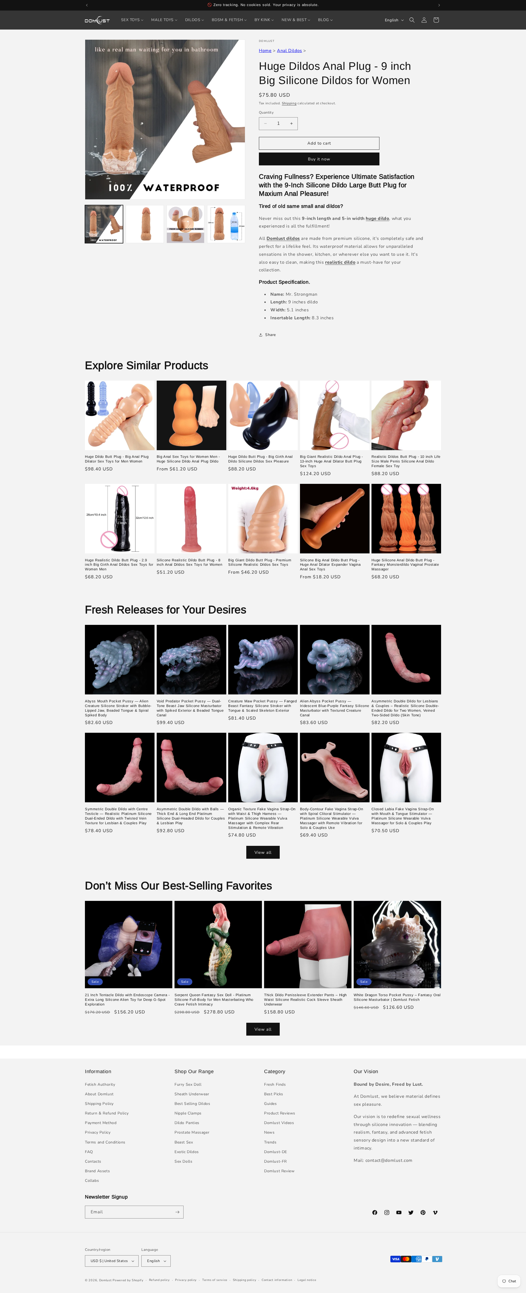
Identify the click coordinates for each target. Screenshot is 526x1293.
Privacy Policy (97, 1132)
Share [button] (270, 334)
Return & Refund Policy (106, 1113)
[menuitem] (132, 20)
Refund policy (159, 1280)
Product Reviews (279, 1113)
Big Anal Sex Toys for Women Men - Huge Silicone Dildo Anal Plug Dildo (188, 459)
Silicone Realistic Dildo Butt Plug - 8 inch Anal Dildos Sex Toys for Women (189, 562)
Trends (270, 1142)
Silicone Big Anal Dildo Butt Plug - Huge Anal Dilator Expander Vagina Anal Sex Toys (330, 564)
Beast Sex (184, 1142)
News (269, 1132)
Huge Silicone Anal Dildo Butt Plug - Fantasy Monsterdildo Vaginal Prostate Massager (405, 564)
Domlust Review (279, 1171)
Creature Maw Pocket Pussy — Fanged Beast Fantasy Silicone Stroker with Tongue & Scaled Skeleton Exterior (262, 705)
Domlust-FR (275, 1161)
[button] (412, 20)
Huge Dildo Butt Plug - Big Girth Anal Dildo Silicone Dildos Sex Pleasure (260, 459)
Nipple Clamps (188, 1113)
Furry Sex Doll (188, 1084)
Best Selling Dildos (192, 1103)
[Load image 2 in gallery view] (145, 224)
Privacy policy (186, 1280)
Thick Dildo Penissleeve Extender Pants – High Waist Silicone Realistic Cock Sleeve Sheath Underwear (305, 999)
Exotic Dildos (187, 1151)
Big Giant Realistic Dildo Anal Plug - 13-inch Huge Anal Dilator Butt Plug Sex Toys (331, 461)
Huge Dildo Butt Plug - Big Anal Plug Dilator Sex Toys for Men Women (117, 459)
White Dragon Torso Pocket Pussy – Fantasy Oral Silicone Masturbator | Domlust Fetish (397, 997)
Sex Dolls (183, 1161)
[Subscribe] (177, 1212)
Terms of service (214, 1280)
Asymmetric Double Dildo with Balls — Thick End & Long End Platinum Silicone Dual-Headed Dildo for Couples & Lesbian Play (191, 816)
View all (263, 852)
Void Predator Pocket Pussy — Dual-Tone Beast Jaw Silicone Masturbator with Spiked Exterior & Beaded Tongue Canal (190, 708)
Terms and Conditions (105, 1142)
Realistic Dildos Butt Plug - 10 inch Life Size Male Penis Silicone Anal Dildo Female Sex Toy (406, 461)
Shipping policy (244, 1280)
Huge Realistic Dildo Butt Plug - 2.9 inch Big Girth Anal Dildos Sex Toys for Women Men (119, 564)
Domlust (105, 1280)
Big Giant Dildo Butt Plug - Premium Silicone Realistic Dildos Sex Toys (259, 562)
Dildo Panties (187, 1122)
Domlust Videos (279, 1122)
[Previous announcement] (87, 5)
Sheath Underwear (192, 1094)
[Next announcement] (439, 5)
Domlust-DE (275, 1151)
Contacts (93, 1161)
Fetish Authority (100, 1084)
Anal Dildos (289, 51)
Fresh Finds (275, 1084)
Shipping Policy (99, 1103)
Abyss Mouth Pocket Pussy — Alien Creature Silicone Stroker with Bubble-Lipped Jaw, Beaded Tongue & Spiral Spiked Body (118, 708)
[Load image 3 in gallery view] (186, 224)
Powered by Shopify (128, 1280)
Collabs (92, 1180)
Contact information (277, 1280)
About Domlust (99, 1094)
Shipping (289, 103)
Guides (270, 1103)
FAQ (89, 1151)
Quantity (266, 112)
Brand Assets (97, 1171)
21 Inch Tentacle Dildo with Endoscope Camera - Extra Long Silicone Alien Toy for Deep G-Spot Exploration (127, 999)
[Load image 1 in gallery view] (104, 224)
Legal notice (307, 1280)
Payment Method (100, 1122)
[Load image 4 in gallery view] (226, 224)
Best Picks (273, 1094)
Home (265, 51)
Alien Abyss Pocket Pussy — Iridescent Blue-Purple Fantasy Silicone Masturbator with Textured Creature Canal (334, 708)
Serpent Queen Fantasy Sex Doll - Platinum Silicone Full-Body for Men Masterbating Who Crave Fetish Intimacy (214, 999)
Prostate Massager (192, 1132)
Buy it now (319, 159)
